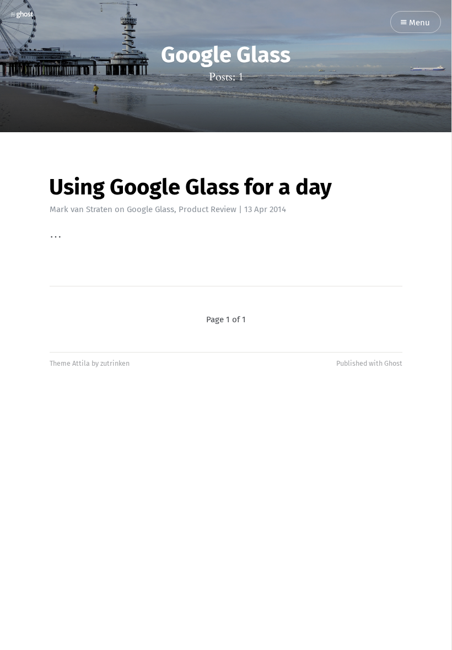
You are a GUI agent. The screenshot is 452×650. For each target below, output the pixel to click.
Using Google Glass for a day (190, 187)
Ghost (393, 363)
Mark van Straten (81, 209)
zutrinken (115, 363)
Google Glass (150, 209)
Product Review (207, 209)
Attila (81, 363)
